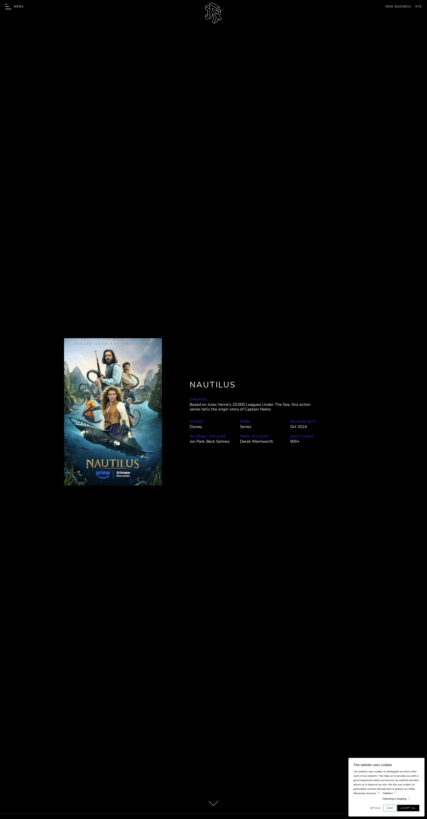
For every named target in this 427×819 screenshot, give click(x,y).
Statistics (388, 793)
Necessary (364, 793)
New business (398, 7)
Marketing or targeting (394, 798)
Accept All (408, 808)
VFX (418, 7)
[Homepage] (213, 13)
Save (390, 808)
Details (375, 808)
